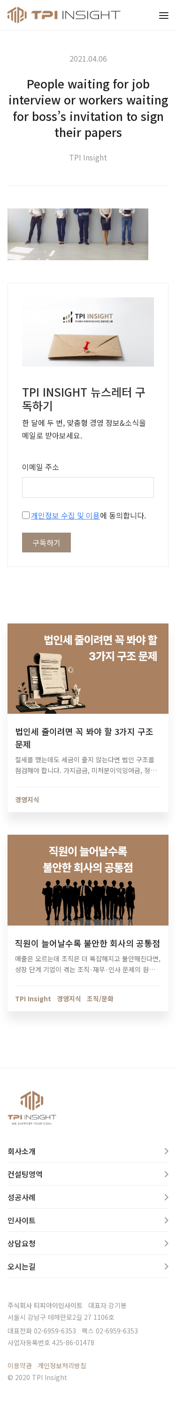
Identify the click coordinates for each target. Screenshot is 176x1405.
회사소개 (22, 1151)
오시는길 (22, 1266)
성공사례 (22, 1197)
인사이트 (22, 1220)
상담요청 (22, 1243)
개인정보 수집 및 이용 (65, 515)
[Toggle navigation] (163, 15)
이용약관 (20, 1365)
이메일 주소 (40, 466)
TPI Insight (88, 157)
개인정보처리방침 (62, 1365)
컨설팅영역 (25, 1174)
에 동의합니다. (88, 515)
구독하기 (46, 542)
